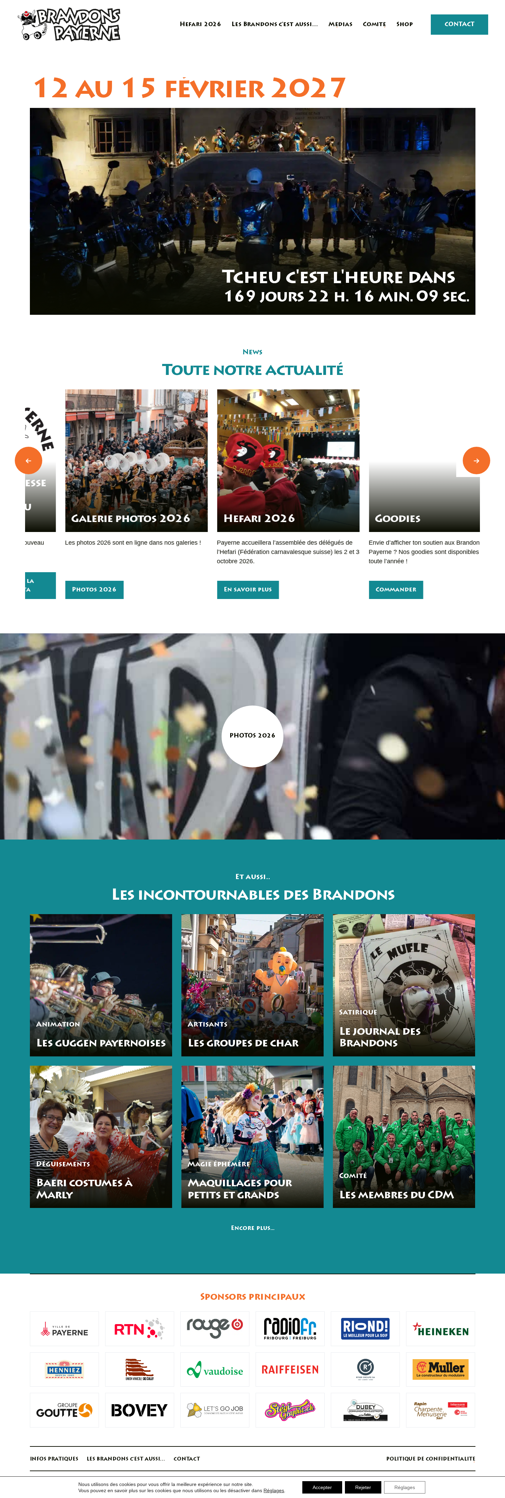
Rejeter (363, 1487)
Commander (360, 590)
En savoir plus (213, 590)
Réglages (273, 1490)
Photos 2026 (59, 590)
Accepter (322, 1487)
